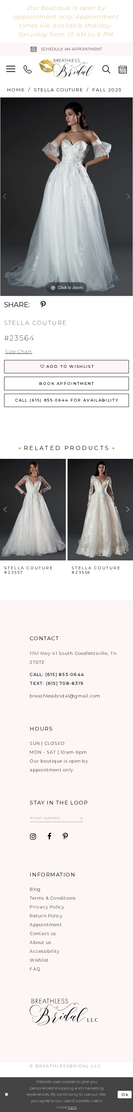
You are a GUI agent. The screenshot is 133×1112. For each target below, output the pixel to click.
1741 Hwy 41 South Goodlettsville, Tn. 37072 (74, 658)
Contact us (43, 933)
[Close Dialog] (6, 1094)
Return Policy (46, 915)
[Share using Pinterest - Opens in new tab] (43, 304)
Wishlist (39, 960)
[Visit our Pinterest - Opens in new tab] (65, 836)
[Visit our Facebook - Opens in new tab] (49, 836)
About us (40, 942)
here (72, 1107)
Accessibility (45, 951)
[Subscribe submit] (81, 817)
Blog (35, 889)
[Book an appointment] (123, 69)
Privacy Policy (47, 907)
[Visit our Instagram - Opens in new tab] (33, 836)
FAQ (35, 969)
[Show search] (106, 69)
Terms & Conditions (53, 898)
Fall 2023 (107, 89)
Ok (125, 1094)
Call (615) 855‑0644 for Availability (67, 400)
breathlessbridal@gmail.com (65, 695)
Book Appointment (67, 383)
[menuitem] (10, 69)
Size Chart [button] (18, 351)
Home (16, 89)
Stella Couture (58, 89)
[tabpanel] (66, 196)
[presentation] (33, 510)
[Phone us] (27, 69)
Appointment (46, 924)
